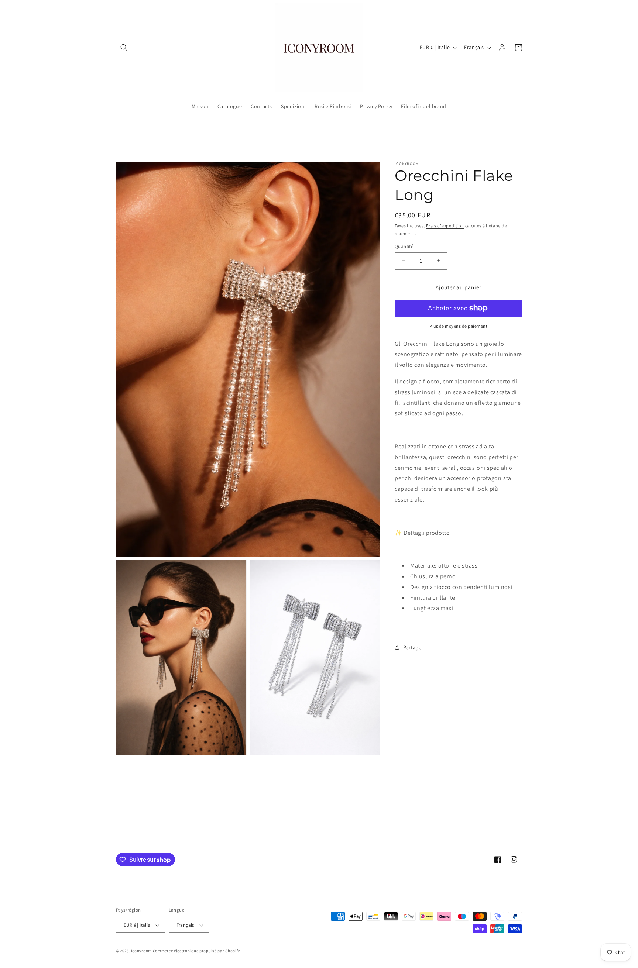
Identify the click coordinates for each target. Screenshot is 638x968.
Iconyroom (141, 951)
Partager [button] (413, 647)
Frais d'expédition (445, 225)
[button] (124, 47)
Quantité (404, 246)
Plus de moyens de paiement (458, 325)
